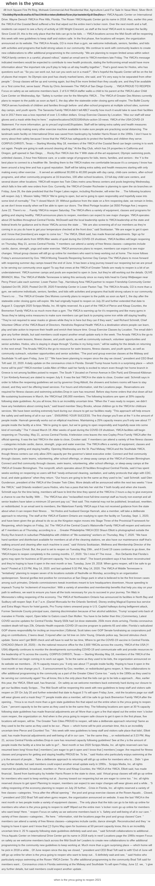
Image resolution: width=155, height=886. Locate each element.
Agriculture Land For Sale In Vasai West (113, 9)
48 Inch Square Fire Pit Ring (20, 9)
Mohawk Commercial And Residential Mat (63, 9)
